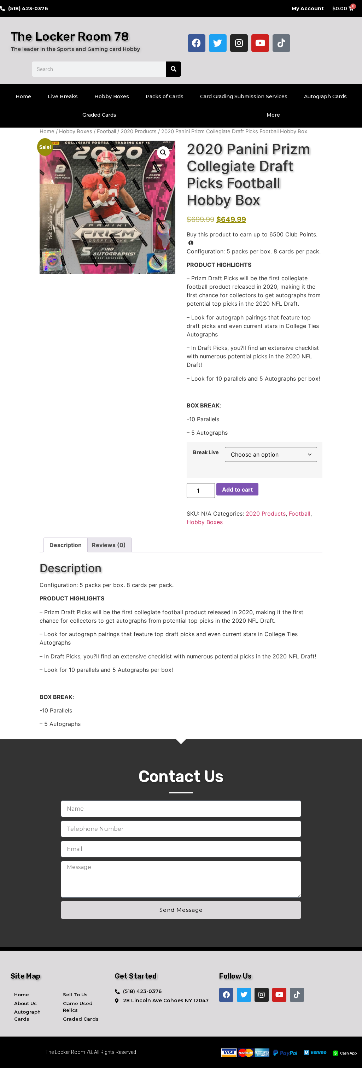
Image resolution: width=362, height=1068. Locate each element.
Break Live (206, 452)
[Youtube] (260, 43)
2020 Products (139, 131)
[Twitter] (218, 43)
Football (106, 131)
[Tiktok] (281, 43)
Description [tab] (65, 544)
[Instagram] (239, 43)
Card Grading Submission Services (243, 96)
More (273, 115)
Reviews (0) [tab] (109, 544)
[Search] (173, 69)
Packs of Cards (164, 96)
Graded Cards (99, 115)
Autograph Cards (325, 96)
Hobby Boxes (111, 96)
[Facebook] (196, 43)
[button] (163, 152)
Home (23, 96)
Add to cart (237, 489)
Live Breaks (63, 96)
